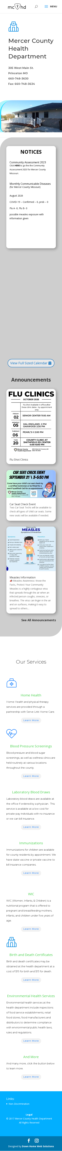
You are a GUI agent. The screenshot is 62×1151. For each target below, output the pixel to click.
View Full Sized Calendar (28, 363)
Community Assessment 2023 (28, 162)
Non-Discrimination (19, 1103)
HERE (17, 165)
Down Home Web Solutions (38, 1146)
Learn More (31, 720)
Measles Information (23, 577)
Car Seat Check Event (23, 504)
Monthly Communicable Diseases (30, 184)
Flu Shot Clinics (19, 459)
